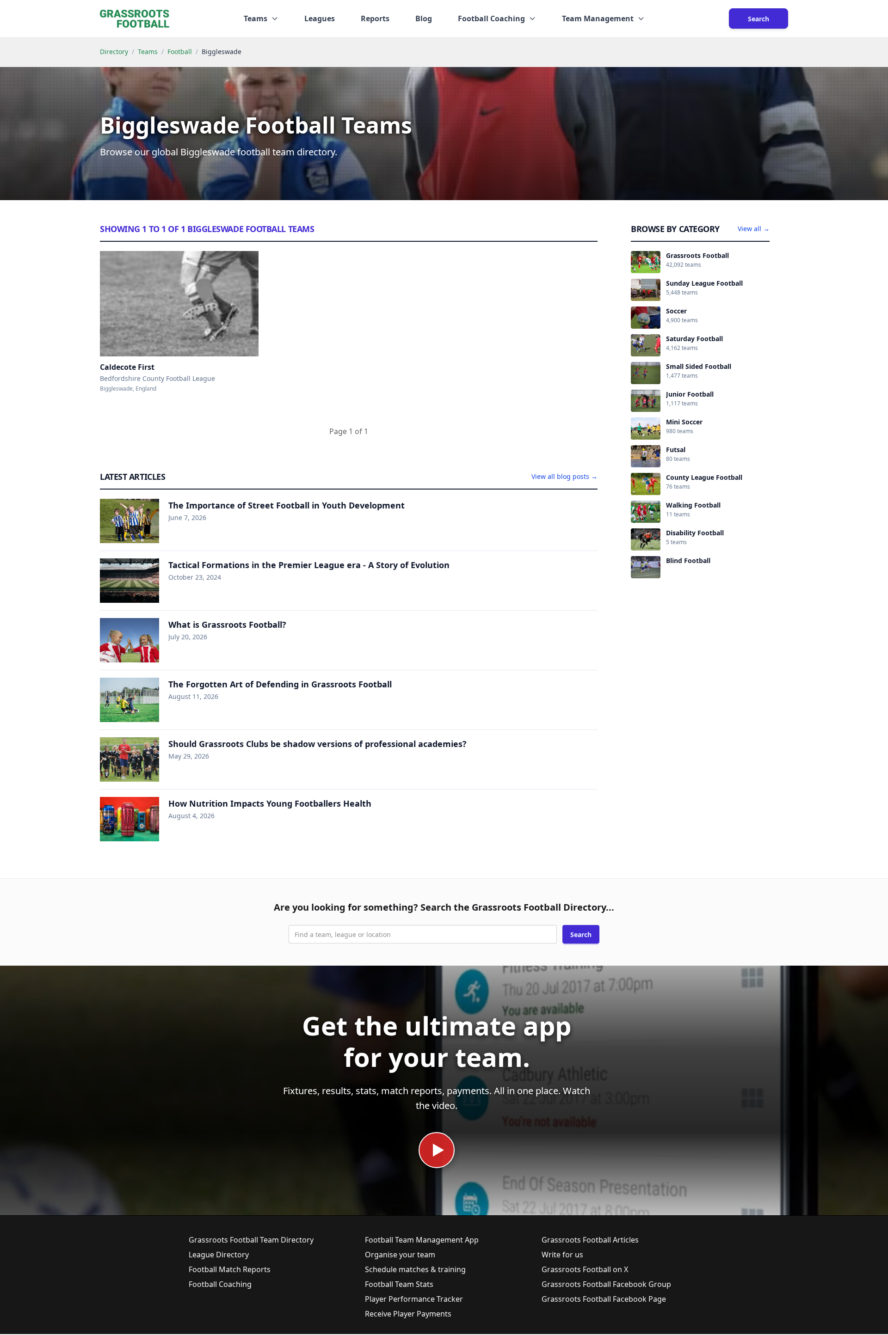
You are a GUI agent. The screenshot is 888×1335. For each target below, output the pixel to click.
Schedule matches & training (415, 1269)
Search (758, 18)
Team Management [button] (598, 18)
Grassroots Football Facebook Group (606, 1284)
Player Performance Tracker (414, 1299)
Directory (114, 51)
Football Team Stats (399, 1284)
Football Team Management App (422, 1240)
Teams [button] (255, 18)
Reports (375, 18)
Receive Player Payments (408, 1314)
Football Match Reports (230, 1269)
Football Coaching (220, 1284)
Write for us (562, 1254)
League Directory (219, 1254)
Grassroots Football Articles (590, 1240)
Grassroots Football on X (585, 1269)
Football (179, 51)
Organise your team (400, 1254)
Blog (423, 18)
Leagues (319, 18)
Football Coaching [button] (491, 18)
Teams (148, 51)
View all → (754, 228)
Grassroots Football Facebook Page (604, 1299)
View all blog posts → (564, 476)
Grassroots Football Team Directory (251, 1240)
